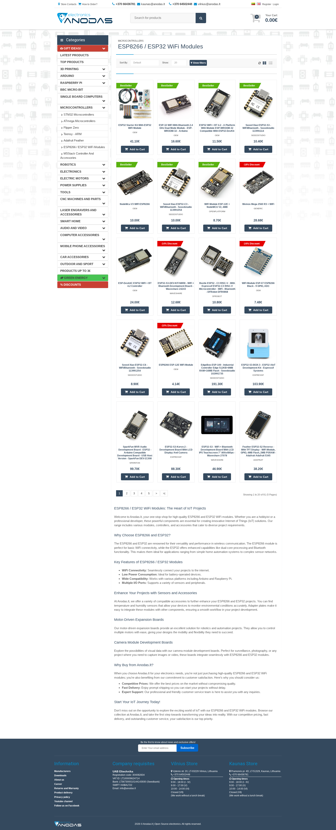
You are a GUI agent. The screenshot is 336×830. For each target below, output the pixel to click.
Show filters (199, 62)
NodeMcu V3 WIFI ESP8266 (135, 204)
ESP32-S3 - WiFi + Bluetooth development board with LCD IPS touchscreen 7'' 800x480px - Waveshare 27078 (217, 451)
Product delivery (63, 792)
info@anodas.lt (128, 788)
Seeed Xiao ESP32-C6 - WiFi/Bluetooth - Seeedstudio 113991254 (135, 368)
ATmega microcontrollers (79, 121)
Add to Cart (137, 149)
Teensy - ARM (73, 134)
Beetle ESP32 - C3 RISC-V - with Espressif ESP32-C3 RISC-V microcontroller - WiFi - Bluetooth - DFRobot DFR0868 (217, 287)
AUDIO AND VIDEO (73, 228)
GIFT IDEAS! (72, 48)
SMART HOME (70, 221)
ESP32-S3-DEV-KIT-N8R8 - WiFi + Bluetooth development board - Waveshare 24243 (176, 286)
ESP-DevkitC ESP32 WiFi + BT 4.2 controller (134, 284)
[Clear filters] (260, 63)
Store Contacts (68, 4)
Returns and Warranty (66, 788)
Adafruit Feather (74, 140)
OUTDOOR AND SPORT (76, 264)
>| (164, 493)
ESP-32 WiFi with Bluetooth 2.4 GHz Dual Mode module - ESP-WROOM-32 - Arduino (176, 128)
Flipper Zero (71, 127)
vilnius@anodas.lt (209, 4)
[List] (270, 63)
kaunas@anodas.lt (153, 4)
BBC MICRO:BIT (71, 89)
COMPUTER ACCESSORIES (79, 235)
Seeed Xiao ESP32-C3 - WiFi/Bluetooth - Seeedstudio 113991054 (176, 207)
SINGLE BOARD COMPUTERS (81, 96)
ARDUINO (67, 75)
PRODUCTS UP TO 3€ (75, 270)
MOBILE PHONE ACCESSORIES (82, 246)
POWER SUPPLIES (73, 185)
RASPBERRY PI (71, 82)
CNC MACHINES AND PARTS (80, 199)
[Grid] (264, 63)
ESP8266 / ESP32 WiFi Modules (84, 147)
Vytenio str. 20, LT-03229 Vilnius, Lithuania (195, 771)
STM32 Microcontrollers (79, 114)
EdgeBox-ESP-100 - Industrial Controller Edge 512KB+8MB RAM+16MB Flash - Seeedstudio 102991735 (217, 369)
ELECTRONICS (70, 171)
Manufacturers (62, 771)
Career (58, 784)
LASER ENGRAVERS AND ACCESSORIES (78, 212)
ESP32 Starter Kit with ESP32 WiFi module (134, 126)
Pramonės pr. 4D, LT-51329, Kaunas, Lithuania (255, 771)
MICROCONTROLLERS (76, 107)
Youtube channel (63, 801)
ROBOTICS (68, 164)
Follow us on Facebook (66, 805)
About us (59, 779)
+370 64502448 (181, 774)
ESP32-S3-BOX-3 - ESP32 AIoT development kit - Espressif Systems (258, 368)
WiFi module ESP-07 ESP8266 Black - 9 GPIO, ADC (258, 284)
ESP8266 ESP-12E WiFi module (176, 365)
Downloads (60, 775)
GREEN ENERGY (75, 277)
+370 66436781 (239, 774)
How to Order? (89, 4)
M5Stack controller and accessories (77, 155)
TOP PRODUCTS (72, 62)
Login (276, 4)
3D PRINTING (69, 69)
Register (266, 4)
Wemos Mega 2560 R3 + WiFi (258, 204)
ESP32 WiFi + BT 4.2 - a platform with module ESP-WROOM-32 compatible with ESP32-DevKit (217, 128)
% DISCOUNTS (70, 284)
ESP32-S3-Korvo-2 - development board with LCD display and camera (175, 449)
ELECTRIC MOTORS (74, 178)
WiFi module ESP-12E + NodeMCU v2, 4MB (217, 205)
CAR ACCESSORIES (74, 257)
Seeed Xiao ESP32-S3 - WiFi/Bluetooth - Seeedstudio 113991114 (258, 128)
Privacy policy (62, 797)
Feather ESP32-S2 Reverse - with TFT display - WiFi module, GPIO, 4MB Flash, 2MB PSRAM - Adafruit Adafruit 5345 (258, 451)
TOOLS (65, 192)
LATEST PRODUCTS (74, 55)
